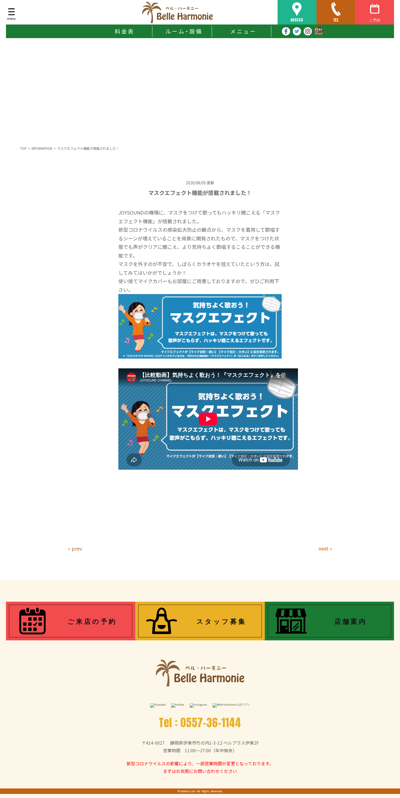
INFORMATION (42, 148)
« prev (75, 548)
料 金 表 (124, 31)
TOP (23, 148)
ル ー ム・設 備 (183, 31)
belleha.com (188, 791)
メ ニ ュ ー (242, 31)
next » (325, 548)
